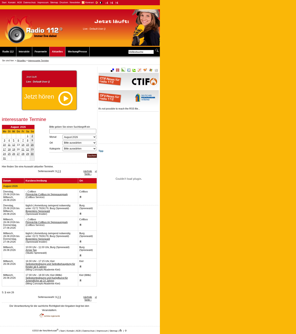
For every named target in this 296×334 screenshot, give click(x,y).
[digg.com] (156, 71)
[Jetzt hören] (65, 104)
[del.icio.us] (112, 71)
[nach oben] (126, 330)
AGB (19, 2)
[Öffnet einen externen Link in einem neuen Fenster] (83, 2)
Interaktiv (24, 51)
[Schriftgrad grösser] (116, 2)
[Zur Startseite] (34, 43)
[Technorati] (134, 71)
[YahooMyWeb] (139, 71)
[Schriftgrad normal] (111, 2)
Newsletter (75, 2)
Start (4, 2)
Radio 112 (8, 51)
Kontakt (12, 2)
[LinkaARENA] (123, 71)
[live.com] (151, 71)
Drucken (64, 2)
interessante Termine (38, 60)
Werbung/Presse (77, 51)
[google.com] (128, 71)
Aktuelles (57, 51)
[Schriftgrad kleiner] (106, 2)
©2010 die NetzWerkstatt (45, 330)
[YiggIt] (145, 71)
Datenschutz (29, 2)
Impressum (43, 2)
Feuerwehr (41, 51)
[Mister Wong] (117, 71)
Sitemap (54, 2)
